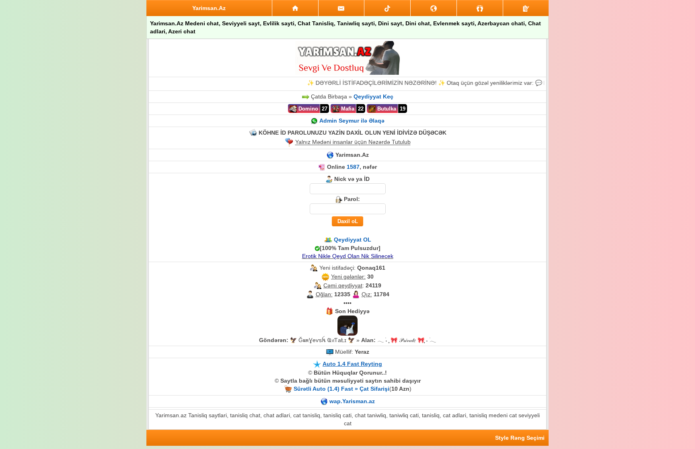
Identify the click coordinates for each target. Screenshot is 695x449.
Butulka (386, 109)
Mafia (346, 109)
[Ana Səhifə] (295, 8)
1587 (353, 167)
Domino (307, 109)
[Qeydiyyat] (526, 8)
